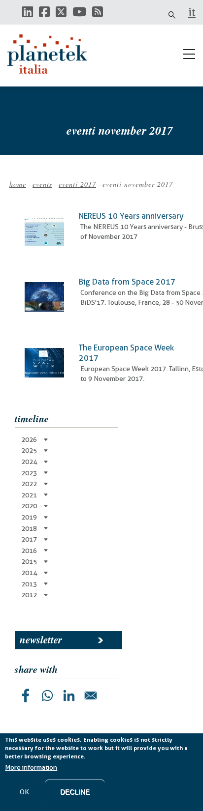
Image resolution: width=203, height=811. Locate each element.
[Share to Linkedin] (69, 695)
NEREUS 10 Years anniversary (131, 216)
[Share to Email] (91, 695)
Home (17, 184)
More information (31, 767)
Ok (24, 792)
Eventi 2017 (77, 184)
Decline (75, 792)
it (192, 12)
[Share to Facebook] (25, 695)
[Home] (51, 54)
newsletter (41, 639)
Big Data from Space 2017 (127, 282)
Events (42, 184)
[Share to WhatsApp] (47, 695)
